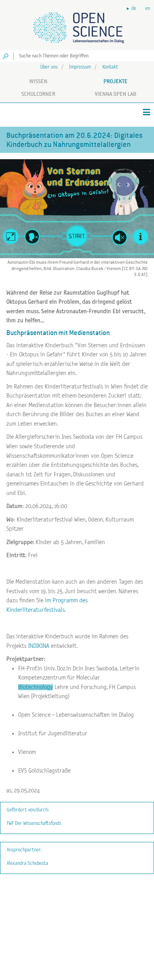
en (147, 8)
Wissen (38, 81)
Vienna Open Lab (115, 94)
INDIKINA (38, 646)
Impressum (80, 67)
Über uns (49, 67)
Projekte (115, 81)
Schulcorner (38, 94)
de (133, 8)
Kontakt (110, 67)
